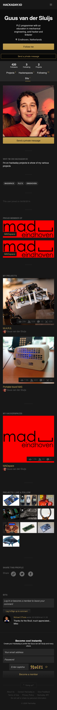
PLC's (20, 183)
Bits (27, 78)
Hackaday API (43, 695)
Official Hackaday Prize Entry (22, 497)
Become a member (28, 674)
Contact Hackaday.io (26, 692)
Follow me (28, 46)
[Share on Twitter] (22, 573)
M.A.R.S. (7, 328)
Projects (11, 72)
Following (43, 72)
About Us (11, 692)
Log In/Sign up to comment (17, 611)
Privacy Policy (28, 695)
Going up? (29, 685)
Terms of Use (13, 695)
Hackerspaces (26, 72)
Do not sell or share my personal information (28, 698)
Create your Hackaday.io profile (15, 643)
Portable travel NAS (12, 386)
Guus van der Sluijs (16, 331)
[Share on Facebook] (31, 573)
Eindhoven (32, 183)
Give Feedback (44, 692)
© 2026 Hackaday (28, 703)
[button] (51, 4)
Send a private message (28, 56)
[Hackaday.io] (12, 4)
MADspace (9, 183)
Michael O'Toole (20, 617)
